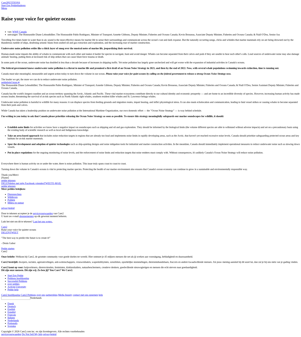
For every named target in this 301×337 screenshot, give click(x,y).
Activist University (17, 286)
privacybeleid (8, 208)
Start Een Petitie (9, 5)
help (101, 295)
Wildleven (13, 197)
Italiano (11, 317)
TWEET (48, 183)
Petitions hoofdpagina (18, 278)
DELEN (5, 232)
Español (12, 312)
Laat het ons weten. (42, 221)
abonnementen (26, 216)
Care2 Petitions (28, 295)
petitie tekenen (8, 180)
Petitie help (13, 289)
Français (12, 314)
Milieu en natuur (16, 202)
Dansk (11, 303)
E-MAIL (57, 183)
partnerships (52, 295)
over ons (41, 295)
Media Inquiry (65, 295)
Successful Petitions (17, 281)
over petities (13, 284)
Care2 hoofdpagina (10, 295)
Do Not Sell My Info (32, 334)
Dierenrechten (14, 194)
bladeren (21, 5)
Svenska (12, 326)
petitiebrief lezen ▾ (10, 82)
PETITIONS (13, 2)
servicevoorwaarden (43, 213)
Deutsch (12, 306)
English (11, 309)
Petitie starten (7, 248)
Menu (4, 8)
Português (12, 323)
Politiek (11, 200)
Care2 (4, 2)
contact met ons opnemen (85, 295)
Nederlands (36, 298)
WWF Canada (19, 31)
